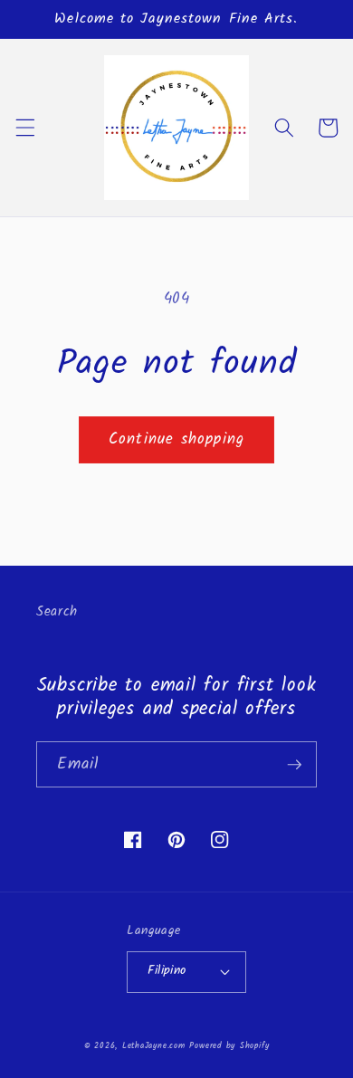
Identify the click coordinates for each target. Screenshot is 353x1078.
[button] (24, 127)
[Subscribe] (294, 764)
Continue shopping (176, 439)
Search (57, 612)
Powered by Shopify (229, 1046)
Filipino (167, 970)
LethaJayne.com (154, 1046)
